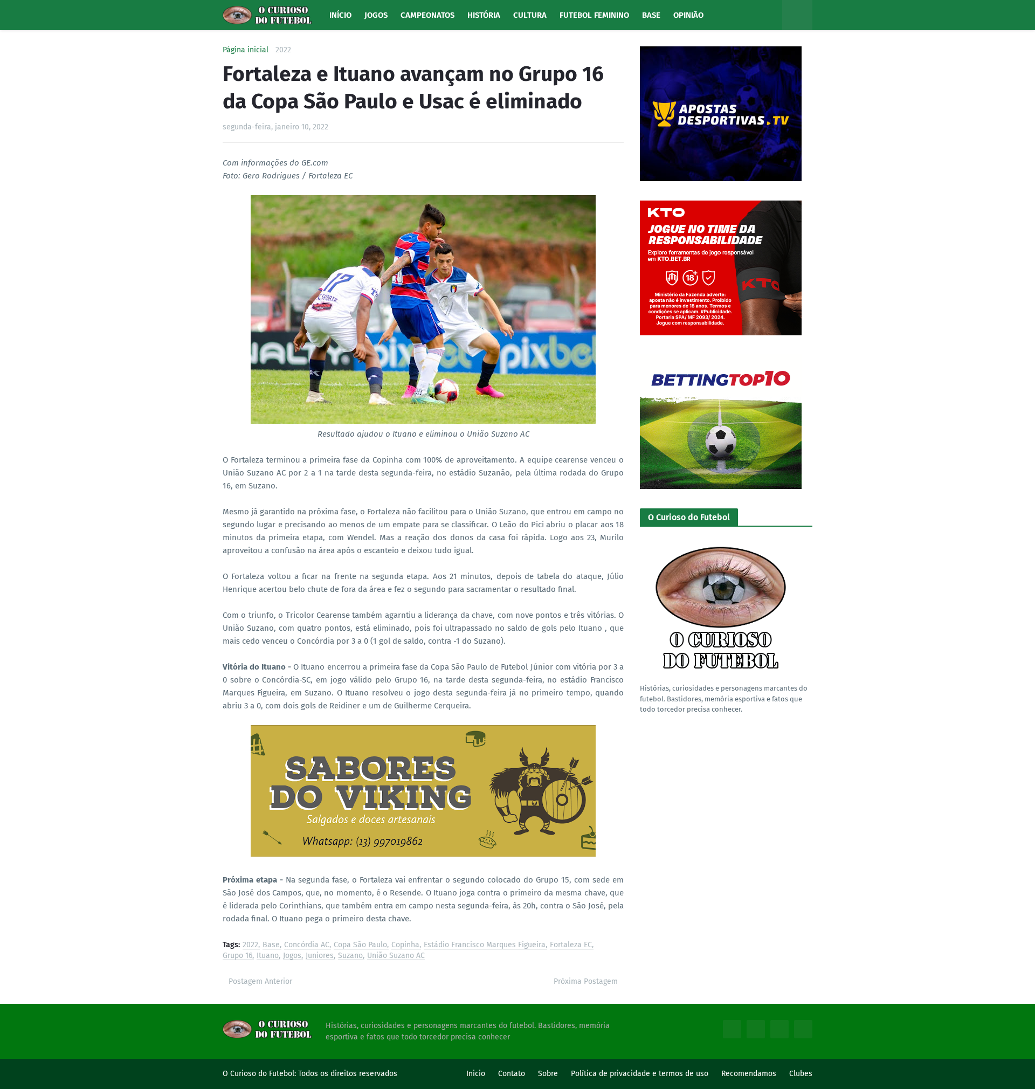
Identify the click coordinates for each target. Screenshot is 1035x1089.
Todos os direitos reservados (347, 1073)
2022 (283, 50)
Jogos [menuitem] (376, 15)
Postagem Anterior (260, 981)
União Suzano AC (396, 956)
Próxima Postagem (586, 981)
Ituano (268, 956)
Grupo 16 (237, 956)
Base (271, 945)
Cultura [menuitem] (530, 15)
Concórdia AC (306, 945)
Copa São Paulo (360, 945)
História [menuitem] (483, 15)
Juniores (320, 956)
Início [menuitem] (340, 15)
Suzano (350, 956)
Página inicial (245, 50)
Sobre (548, 1073)
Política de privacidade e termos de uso (639, 1073)
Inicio (475, 1073)
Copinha (405, 945)
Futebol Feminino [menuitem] (594, 15)
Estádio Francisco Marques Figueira (485, 945)
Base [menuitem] (651, 15)
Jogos (292, 956)
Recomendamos (748, 1073)
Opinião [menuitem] (688, 15)
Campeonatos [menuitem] (427, 15)
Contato (511, 1073)
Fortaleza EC (571, 945)
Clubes (800, 1073)
